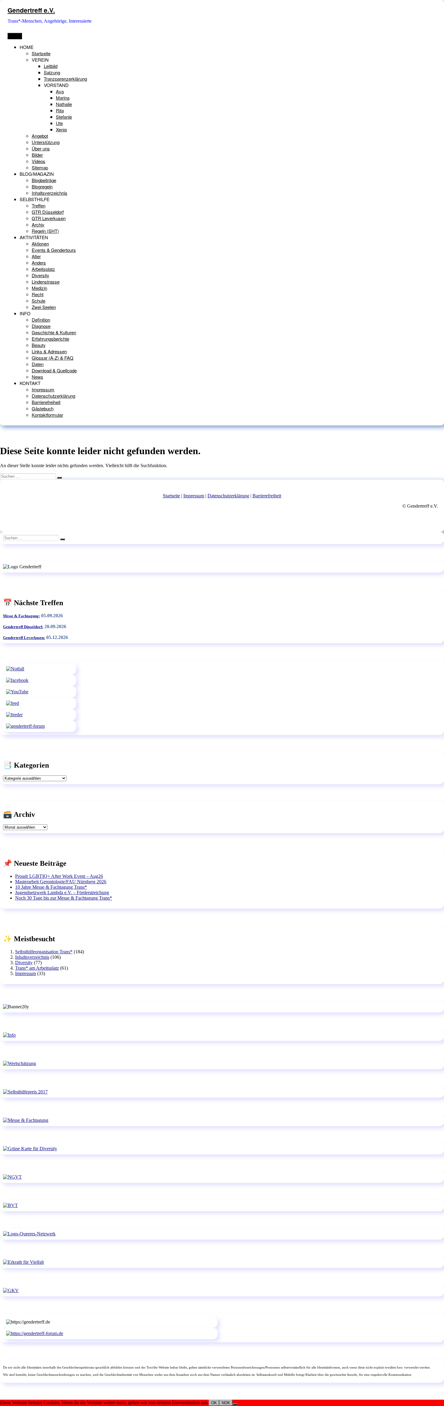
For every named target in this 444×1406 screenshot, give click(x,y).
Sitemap (40, 167)
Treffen (38, 205)
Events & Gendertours (54, 250)
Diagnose (41, 326)
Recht (37, 294)
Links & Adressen (49, 351)
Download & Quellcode (54, 370)
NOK (226, 1403)
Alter (36, 256)
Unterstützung (46, 142)
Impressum (43, 389)
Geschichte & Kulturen (54, 332)
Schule (38, 300)
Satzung (52, 72)
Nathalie (64, 104)
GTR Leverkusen (49, 218)
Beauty (39, 345)
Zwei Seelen (44, 307)
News (37, 377)
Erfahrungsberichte (50, 338)
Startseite (41, 53)
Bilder (37, 155)
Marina (62, 98)
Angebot (40, 136)
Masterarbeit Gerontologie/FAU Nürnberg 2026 (60, 881)
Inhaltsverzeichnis (49, 193)
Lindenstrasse (46, 281)
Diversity (40, 275)
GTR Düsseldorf (48, 212)
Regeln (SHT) (45, 231)
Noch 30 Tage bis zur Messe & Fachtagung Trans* (63, 897)
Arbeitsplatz (43, 269)
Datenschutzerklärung (53, 396)
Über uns (41, 148)
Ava (60, 91)
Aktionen (40, 243)
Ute (59, 123)
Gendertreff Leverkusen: (24, 637)
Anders (39, 262)
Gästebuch (42, 408)
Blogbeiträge (44, 180)
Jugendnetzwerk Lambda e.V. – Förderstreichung (62, 892)
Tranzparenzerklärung (65, 78)
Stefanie (64, 117)
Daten (37, 364)
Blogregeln (42, 186)
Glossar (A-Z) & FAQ (52, 358)
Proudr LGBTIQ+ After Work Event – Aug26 (59, 876)
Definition (41, 319)
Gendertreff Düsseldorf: (23, 626)
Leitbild (50, 66)
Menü (15, 36)
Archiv (38, 224)
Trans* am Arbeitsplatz (37, 968)
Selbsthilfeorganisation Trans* (43, 951)
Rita (60, 110)
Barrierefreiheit (46, 402)
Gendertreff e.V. (31, 10)
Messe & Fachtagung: (21, 616)
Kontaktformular (47, 415)
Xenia (61, 129)
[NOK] (235, 1404)
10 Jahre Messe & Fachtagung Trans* (51, 887)
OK (214, 1403)
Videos (38, 161)
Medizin (39, 288)
